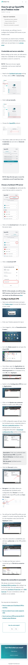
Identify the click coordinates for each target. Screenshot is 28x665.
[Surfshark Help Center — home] (5, 2)
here (21, 295)
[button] (22, 2)
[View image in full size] (14, 87)
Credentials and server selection (10, 19)
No (16, 629)
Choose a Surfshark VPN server (11, 21)
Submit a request (14, 655)
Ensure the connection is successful (11, 25)
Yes (12, 629)
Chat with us (14, 651)
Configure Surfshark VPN (9, 23)
